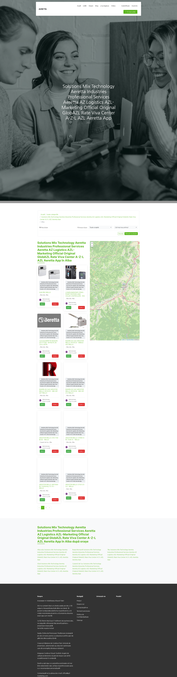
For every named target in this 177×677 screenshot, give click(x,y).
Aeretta (43, 9)
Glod (67, 489)
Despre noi (80, 604)
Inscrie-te (134, 6)
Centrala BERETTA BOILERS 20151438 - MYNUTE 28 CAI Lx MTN (48, 342)
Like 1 (42, 356)
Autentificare (125, 6)
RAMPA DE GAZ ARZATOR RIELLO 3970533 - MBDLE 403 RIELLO (74, 342)
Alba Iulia (42, 295)
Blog (96, 6)
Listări (85, 6)
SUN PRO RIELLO (45, 292)
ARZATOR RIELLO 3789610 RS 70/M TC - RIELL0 (74, 438)
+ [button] (92, 243)
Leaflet (123, 339)
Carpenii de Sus (44, 442)
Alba (47, 295)
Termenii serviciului (83, 611)
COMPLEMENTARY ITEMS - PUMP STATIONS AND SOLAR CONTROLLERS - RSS (75, 294)
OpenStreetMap (130, 339)
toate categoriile (52, 214)
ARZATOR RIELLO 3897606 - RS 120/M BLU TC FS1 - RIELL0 (49, 486)
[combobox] (100, 227)
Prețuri (79, 601)
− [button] (92, 245)
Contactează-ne (82, 607)
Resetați (121, 233)
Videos (113, 6)
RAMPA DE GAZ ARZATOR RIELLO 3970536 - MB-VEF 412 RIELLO (74, 391)
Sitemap (80, 620)
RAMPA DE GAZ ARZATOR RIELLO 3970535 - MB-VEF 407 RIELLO (48, 391)
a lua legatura (104, 6)
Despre (91, 6)
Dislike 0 (55, 304)
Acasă (79, 6)
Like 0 (42, 304)
